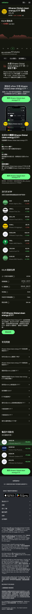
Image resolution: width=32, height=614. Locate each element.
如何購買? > (22, 58)
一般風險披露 (5, 587)
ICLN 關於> (13, 58)
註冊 (2, 52)
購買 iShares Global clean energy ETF (16, 99)
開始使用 (8, 332)
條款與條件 (18, 579)
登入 (24, 2)
